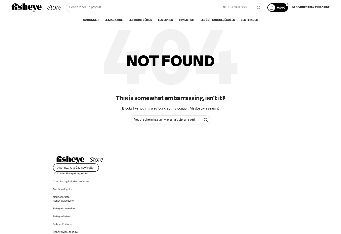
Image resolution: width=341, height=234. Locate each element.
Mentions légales (62, 189)
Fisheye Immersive (64, 208)
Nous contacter (61, 197)
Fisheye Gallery (62, 216)
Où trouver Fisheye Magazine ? (70, 173)
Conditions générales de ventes (71, 181)
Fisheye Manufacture (65, 232)
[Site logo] (37, 7)
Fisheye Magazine (63, 201)
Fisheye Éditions (62, 224)
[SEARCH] (258, 7)
